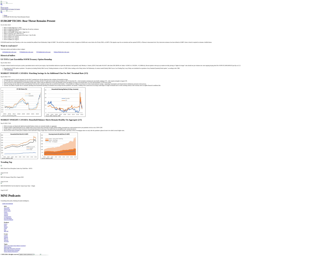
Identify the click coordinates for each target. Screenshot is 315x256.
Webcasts (6, 240)
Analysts (6, 215)
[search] (1, 4)
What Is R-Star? (7, 247)
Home (5, 15)
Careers (18, 9)
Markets (6, 227)
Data (5, 229)
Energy (5, 224)
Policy (5, 225)
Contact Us (13, 9)
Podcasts (6, 237)
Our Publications (8, 218)
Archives (6, 213)
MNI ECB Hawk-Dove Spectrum (11, 250)
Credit (5, 228)
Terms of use (7, 209)
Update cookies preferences (26, 254)
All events (6, 241)
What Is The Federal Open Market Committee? (15, 245)
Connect (3, 9)
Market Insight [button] (4, 7)
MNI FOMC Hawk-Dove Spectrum (12, 248)
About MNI (6, 208)
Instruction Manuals (8, 219)
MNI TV (6, 238)
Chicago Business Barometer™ (11, 251)
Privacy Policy (7, 210)
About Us (7, 9)
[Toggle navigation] (1, 6)
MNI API (6, 231)
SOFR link (10, 69)
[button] (157, 3)
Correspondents (7, 216)
